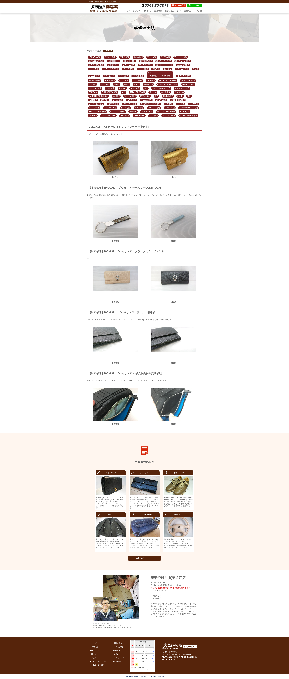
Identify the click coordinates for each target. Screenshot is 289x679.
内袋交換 (153, 76)
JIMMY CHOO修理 (137, 92)
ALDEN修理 (184, 112)
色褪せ (136, 84)
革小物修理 (138, 57)
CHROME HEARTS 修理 (167, 84)
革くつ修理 (151, 57)
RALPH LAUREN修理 (188, 116)
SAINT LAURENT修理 (161, 88)
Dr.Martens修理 (154, 108)
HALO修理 (153, 116)
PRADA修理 (128, 69)
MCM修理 (93, 116)
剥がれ (180, 96)
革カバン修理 (110, 57)
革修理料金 (147, 11)
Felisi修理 (181, 104)
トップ (127, 11)
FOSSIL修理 (170, 108)
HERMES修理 (94, 57)
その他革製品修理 (96, 65)
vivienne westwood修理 (188, 108)
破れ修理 (156, 69)
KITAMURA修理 (183, 76)
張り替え (167, 69)
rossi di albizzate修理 (97, 112)
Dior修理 (168, 104)
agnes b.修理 (113, 104)
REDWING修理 (110, 108)
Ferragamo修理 (188, 84)
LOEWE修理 (161, 100)
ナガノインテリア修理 (166, 112)
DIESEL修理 (94, 76)
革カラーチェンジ (163, 61)
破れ (189, 96)
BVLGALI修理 (146, 100)
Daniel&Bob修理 (129, 104)
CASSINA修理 (183, 65)
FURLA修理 (145, 96)
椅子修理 (133, 112)
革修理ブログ (188, 11)
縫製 (149, 73)
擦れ (146, 88)
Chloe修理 (110, 88)
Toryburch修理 (130, 96)
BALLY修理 (117, 100)
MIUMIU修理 (110, 80)
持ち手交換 (148, 84)
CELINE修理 (168, 96)
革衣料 (93, 658)
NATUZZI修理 (94, 80)
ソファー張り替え (96, 104)
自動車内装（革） (98, 665)
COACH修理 (143, 69)
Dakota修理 (193, 104)
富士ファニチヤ (168, 116)
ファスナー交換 (145, 65)
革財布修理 (124, 57)
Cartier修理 (123, 80)
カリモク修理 (137, 76)
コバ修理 (116, 96)
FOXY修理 (93, 92)
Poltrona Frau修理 (117, 112)
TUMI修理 (93, 100)
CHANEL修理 (129, 61)
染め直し (92, 84)
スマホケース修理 (108, 116)
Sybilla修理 (135, 88)
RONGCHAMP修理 (110, 69)
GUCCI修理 (93, 69)
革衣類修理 (165, 57)
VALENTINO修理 (178, 100)
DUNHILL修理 (129, 65)
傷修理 (116, 84)
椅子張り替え (113, 65)
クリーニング (108, 76)
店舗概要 (199, 11)
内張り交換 (165, 76)
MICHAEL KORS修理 (167, 80)
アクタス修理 (94, 108)
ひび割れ (104, 100)
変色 (156, 96)
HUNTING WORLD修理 (98, 96)
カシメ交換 (179, 92)
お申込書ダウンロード (144, 558)
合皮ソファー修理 (182, 88)
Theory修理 (137, 80)
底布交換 (153, 92)
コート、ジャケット (164, 65)
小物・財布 (95, 647)
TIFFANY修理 (139, 116)
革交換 (195, 69)
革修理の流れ (169, 11)
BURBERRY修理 (188, 80)
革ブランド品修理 (182, 61)
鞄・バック (95, 650)
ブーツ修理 (105, 84)
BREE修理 (139, 108)
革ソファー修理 (180, 57)
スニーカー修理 (182, 69)
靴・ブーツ (95, 654)
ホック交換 (165, 92)
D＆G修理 (151, 80)
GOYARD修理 (147, 112)
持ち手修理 (123, 76)
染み (123, 92)
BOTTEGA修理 (146, 61)
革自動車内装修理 (96, 61)
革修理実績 (158, 11)
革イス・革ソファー (99, 661)
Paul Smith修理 (95, 88)
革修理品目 (136, 11)
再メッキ (122, 88)
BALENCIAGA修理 (109, 92)
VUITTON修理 (113, 61)
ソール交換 (125, 108)
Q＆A (179, 11)
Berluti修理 (124, 116)
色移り (126, 84)
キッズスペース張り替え (151, 104)
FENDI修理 (131, 100)
